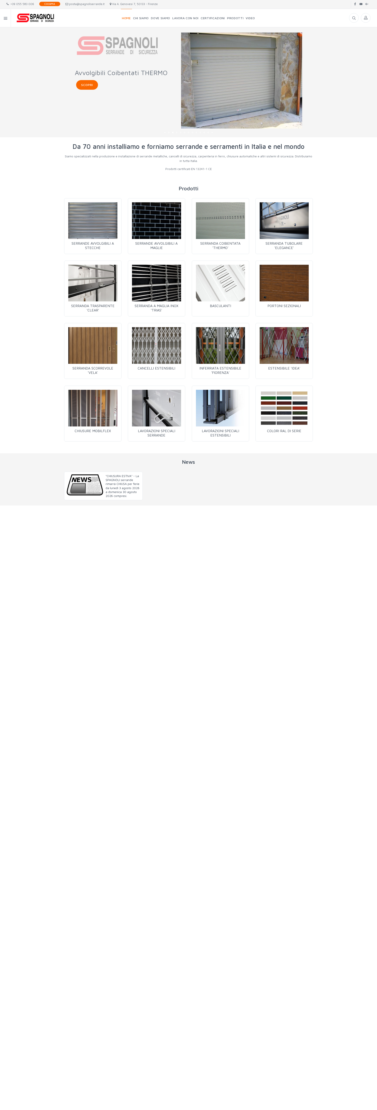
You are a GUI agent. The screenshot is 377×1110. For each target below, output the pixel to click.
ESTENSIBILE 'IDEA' (284, 368)
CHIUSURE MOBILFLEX (93, 431)
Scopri (87, 85)
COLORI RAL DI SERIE (284, 431)
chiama (49, 3)
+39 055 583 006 (21, 4)
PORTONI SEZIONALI (284, 306)
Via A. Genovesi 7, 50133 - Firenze (134, 4)
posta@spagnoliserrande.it (86, 4)
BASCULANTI (220, 306)
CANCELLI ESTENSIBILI (156, 368)
